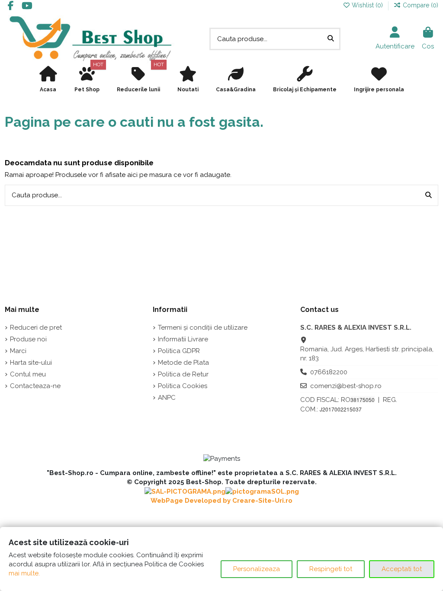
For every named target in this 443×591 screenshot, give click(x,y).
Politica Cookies (182, 386)
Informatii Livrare (183, 339)
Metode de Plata (183, 362)
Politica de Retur (183, 374)
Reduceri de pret (36, 327)
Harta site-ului (31, 362)
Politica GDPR (179, 351)
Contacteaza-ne (35, 386)
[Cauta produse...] (330, 39)
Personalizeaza (256, 569)
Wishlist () (367, 5)
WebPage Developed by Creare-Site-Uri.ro (221, 500)
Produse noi (28, 339)
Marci (18, 351)
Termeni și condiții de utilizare (202, 327)
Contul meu (28, 374)
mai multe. (24, 573)
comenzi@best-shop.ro (346, 386)
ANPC (167, 397)
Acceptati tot (402, 569)
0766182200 (328, 372)
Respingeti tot (330, 569)
